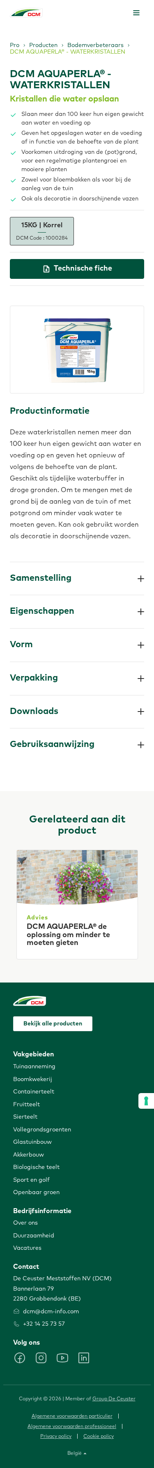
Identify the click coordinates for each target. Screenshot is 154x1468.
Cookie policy (98, 1436)
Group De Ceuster (114, 1399)
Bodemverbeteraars (95, 45)
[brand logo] (26, 12)
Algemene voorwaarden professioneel (72, 1426)
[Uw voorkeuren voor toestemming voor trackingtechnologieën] (146, 1101)
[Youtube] (62, 1358)
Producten (43, 45)
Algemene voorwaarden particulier (72, 1416)
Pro (14, 45)
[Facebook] (19, 1358)
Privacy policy (55, 1436)
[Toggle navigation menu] (136, 13)
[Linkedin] (84, 1358)
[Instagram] (41, 1358)
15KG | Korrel (42, 231)
